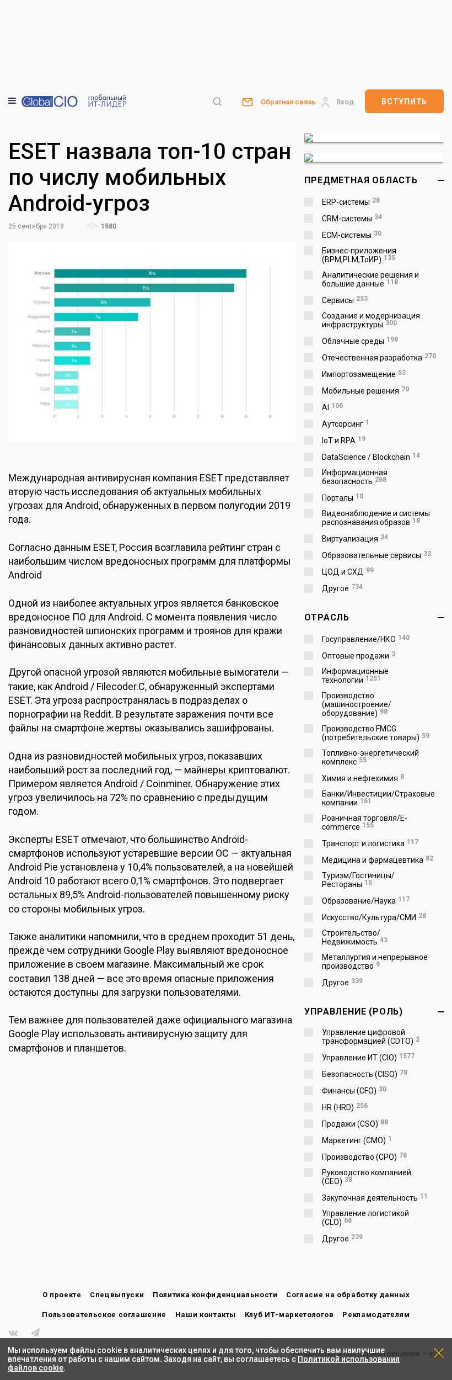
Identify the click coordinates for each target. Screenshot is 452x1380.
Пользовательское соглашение (104, 1314)
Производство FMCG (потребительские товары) (375, 733)
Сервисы (345, 300)
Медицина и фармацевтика (377, 860)
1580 (107, 226)
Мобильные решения (365, 390)
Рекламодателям (376, 1314)
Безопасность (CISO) (364, 1074)
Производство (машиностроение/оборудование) (356, 704)
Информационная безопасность (355, 477)
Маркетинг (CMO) (357, 1140)
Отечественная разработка (379, 357)
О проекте (62, 1295)
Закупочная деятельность (375, 1197)
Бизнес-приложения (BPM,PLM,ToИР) (359, 255)
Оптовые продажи (358, 655)
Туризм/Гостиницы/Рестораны (358, 880)
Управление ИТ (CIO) (368, 1057)
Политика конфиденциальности (215, 1295)
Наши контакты (205, 1314)
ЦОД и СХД (348, 571)
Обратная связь (288, 102)
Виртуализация (355, 538)
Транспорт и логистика (370, 843)
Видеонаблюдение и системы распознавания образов (376, 518)
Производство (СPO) (364, 1157)
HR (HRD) (345, 1107)
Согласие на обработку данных (348, 1295)
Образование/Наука (366, 900)
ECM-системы (351, 235)
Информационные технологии (355, 675)
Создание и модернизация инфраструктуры (371, 320)
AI (332, 407)
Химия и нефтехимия (363, 778)
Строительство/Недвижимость (355, 937)
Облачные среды (360, 341)
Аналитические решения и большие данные (370, 279)
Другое (342, 588)
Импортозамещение (364, 374)
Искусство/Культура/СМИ (374, 917)
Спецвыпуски (117, 1295)
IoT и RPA (343, 440)
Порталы (342, 497)
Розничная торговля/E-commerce (364, 822)
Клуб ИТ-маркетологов (289, 1314)
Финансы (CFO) (354, 1090)
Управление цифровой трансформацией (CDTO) (370, 1036)
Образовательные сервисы (376, 555)
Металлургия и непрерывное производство (375, 961)
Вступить (404, 101)
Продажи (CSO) (355, 1123)
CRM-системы (352, 218)
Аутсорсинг (345, 424)
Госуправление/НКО (366, 639)
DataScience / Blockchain (371, 457)
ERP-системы (351, 202)
